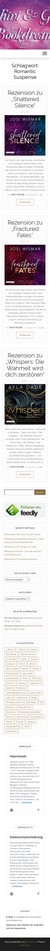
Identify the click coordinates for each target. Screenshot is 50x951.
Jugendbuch (35, 683)
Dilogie (34, 659)
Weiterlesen (25, 202)
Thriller (9, 721)
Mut (42, 702)
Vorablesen (11, 731)
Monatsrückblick (14, 702)
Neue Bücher (24, 707)
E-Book (22, 664)
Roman (9, 717)
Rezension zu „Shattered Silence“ (25, 99)
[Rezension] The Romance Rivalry (20, 559)
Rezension (11, 712)
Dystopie (10, 664)
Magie (34, 697)
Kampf (9, 688)
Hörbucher (24, 112)
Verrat (27, 726)
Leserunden (35, 693)
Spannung (22, 717)
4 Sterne (22, 649)
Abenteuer (11, 654)
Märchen (10, 707)
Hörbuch (10, 683)
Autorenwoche (27, 654)
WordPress (31, 942)
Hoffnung (36, 678)
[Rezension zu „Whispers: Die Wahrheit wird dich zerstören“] (25, 404)
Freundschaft (12, 673)
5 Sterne (33, 649)
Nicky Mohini (18, 195)
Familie (25, 668)
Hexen (25, 678)
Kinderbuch (21, 688)
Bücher (25, 381)
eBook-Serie (12, 668)
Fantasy (35, 668)
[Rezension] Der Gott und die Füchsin (22, 534)
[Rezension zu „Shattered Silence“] (25, 135)
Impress (22, 683)
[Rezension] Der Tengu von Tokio (20, 547)
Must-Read (31, 702)
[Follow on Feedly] (25, 510)
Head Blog (25, 945)
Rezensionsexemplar (30, 712)
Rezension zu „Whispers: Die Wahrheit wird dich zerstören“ (25, 365)
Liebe (8, 697)
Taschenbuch (37, 717)
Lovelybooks (21, 697)
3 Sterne (10, 649)
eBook (32, 664)
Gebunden (27, 673)
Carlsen (23, 659)
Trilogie (19, 721)
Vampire (31, 721)
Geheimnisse (12, 678)
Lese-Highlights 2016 (16, 693)
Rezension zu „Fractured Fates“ (25, 229)
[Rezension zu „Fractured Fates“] (25, 265)
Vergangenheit (13, 726)
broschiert (11, 659)
